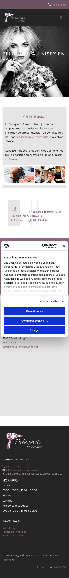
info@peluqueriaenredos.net (20, 346)
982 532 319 (59, 4)
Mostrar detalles (49, 301)
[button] (54, 18)
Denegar (35, 330)
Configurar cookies (32, 320)
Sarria (13, 159)
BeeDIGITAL (59, 567)
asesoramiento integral (34, 137)
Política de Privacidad (14, 531)
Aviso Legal (9, 528)
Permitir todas (34, 311)
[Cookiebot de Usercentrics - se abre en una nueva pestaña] (43, 246)
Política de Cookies (13, 535)
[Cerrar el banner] (64, 246)
